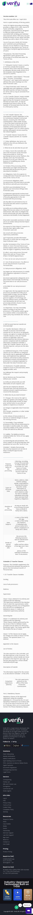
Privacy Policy (7, 803)
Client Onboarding (8, 754)
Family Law (6, 782)
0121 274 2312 (7, 861)
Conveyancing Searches (10, 770)
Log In (5, 798)
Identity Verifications (9, 756)
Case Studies (7, 824)
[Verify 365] (15, 3)
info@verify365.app (8, 859)
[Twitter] (14, 742)
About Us (6, 839)
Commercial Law (8, 788)
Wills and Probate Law (9, 784)
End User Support (8, 833)
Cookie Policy (7, 807)
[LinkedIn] (16, 742)
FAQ (4, 800)
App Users (6, 837)
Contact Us (6, 842)
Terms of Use (7, 805)
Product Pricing (7, 851)
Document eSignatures (10, 767)
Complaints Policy (8, 809)
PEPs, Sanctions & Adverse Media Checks (15, 763)
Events (5, 828)
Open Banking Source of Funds (12, 761)
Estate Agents (7, 791)
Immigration (6, 786)
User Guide (6, 844)
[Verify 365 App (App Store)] (16, 746)
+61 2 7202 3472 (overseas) (11, 871)
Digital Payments (8, 765)
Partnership (6, 830)
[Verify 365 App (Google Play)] (7, 746)
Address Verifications (9, 758)
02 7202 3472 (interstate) (10, 873)
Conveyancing (7, 779)
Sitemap (5, 812)
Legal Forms (6, 772)
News (4, 821)
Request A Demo (8, 819)
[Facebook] (12, 742)
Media (5, 826)
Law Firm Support (8, 835)
